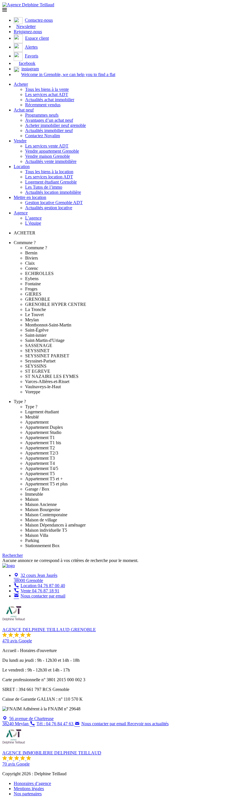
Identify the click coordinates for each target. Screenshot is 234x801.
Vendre (20, 140)
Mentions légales (29, 788)
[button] (4, 9)
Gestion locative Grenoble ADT (54, 202)
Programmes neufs (41, 115)
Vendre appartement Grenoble (52, 151)
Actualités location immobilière (53, 192)
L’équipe (33, 223)
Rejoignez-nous (28, 31)
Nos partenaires (28, 793)
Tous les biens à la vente (47, 89)
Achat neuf (24, 109)
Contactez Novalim (42, 135)
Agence (21, 212)
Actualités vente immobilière (50, 161)
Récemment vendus (42, 104)
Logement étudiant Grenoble (51, 182)
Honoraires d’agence (32, 783)
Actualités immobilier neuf (49, 130)
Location (22, 166)
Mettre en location (30, 197)
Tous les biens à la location (49, 171)
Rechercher (12, 555)
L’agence (33, 218)
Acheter (21, 84)
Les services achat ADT (46, 94)
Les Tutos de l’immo (43, 187)
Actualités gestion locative (48, 207)
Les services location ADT (49, 176)
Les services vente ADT (46, 146)
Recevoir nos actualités (148, 723)
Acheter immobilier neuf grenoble (55, 125)
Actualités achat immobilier (49, 99)
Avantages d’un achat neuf (49, 120)
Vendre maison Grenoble (47, 156)
